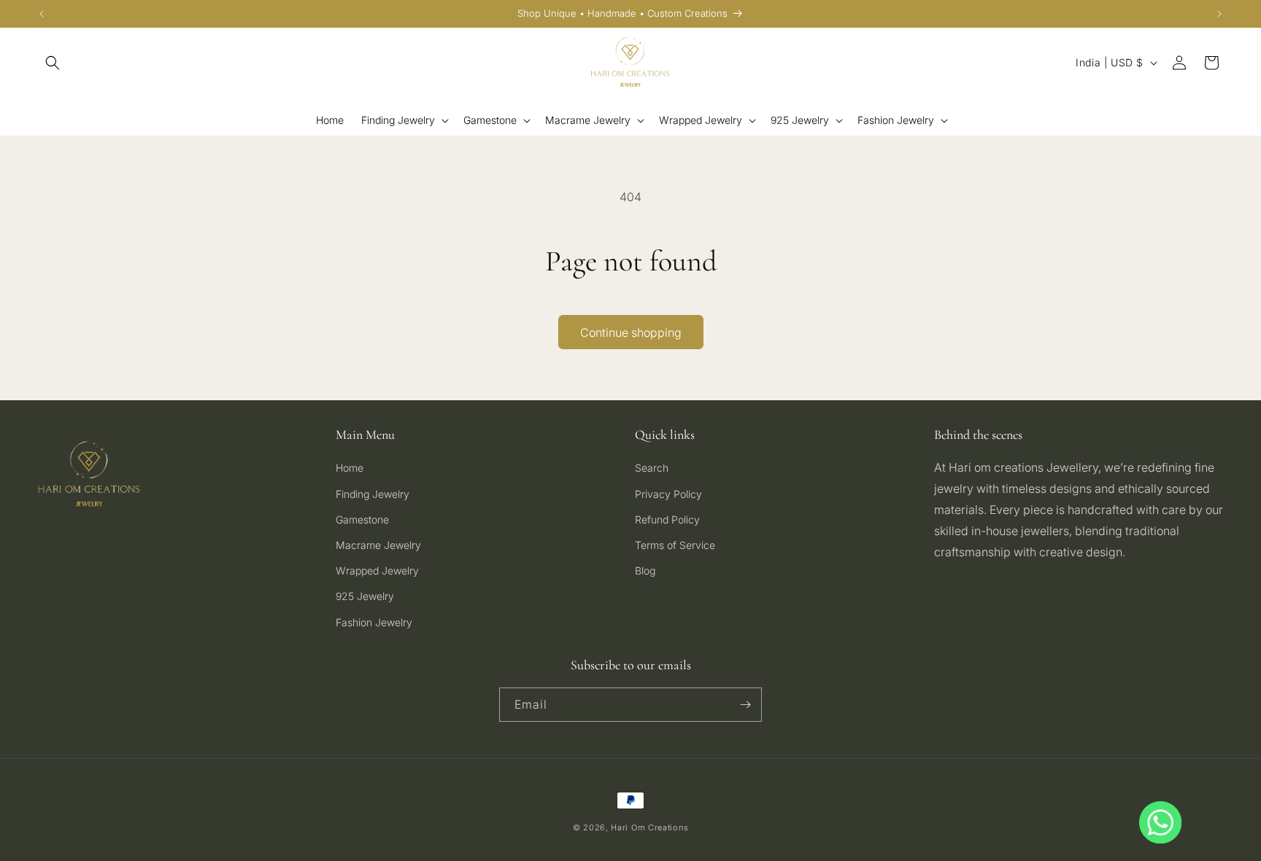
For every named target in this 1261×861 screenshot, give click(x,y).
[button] (52, 63)
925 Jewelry (365, 596)
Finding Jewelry (372, 494)
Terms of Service (675, 545)
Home (349, 467)
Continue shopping (631, 332)
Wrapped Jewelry (377, 570)
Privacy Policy (668, 494)
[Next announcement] (1219, 14)
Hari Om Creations (649, 827)
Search (651, 467)
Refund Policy (667, 519)
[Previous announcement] (42, 14)
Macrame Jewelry (378, 545)
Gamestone (362, 519)
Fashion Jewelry (374, 622)
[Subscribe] (745, 704)
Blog (645, 570)
